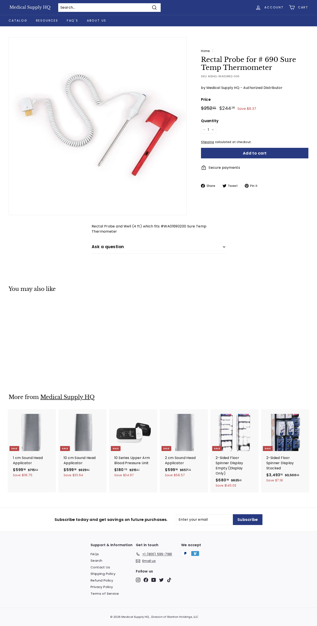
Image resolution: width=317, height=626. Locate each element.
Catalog (18, 20)
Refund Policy (102, 580)
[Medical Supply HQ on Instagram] (138, 579)
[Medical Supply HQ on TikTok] (169, 579)
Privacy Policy (102, 587)
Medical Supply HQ (67, 397)
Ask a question (108, 247)
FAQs (95, 554)
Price (206, 99)
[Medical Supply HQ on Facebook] (146, 579)
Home (205, 51)
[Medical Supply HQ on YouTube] (153, 579)
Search (96, 560)
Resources (47, 20)
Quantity (209, 120)
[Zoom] (97, 126)
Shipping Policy (103, 573)
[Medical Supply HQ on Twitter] (161, 579)
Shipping (207, 142)
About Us (96, 20)
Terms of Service (105, 593)
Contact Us (100, 567)
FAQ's (72, 20)
